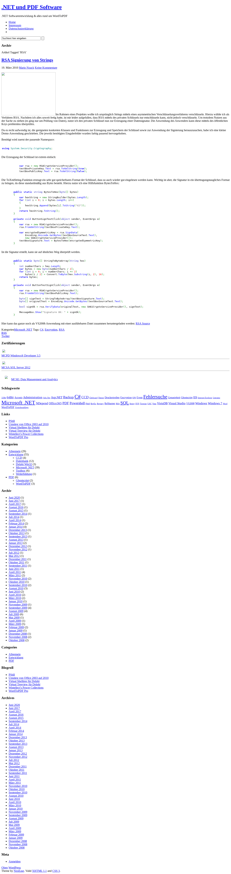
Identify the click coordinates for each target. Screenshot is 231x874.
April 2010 (15, 594)
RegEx (93, 404)
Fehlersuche (155, 396)
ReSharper (109, 403)
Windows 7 (215, 403)
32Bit (3, 398)
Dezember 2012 (18, 546)
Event (140, 397)
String (132, 404)
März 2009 (15, 624)
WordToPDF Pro (18, 437)
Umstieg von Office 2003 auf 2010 (29, 424)
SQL (124, 402)
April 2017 (15, 504)
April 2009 (15, 620)
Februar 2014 (16, 523)
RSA (62, 329)
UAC (149, 404)
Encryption (51, 329)
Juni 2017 (14, 500)
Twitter (5, 336)
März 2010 (15, 598)
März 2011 (15, 575)
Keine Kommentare (46, 67)
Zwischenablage (22, 407)
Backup (68, 397)
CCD (85, 397)
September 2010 (18, 585)
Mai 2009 (14, 617)
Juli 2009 (14, 614)
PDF (65, 403)
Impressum (15, 25)
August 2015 (16, 510)
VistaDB (162, 403)
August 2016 (16, 507)
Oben (4, 867)
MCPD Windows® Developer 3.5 (20, 355)
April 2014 (15, 520)
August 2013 (16, 539)
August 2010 (16, 588)
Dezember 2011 (18, 559)
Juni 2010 (14, 591)
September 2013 (18, 536)
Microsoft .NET (23, 329)
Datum (101, 398)
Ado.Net (46, 398)
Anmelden (15, 861)
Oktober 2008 (17, 640)
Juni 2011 (14, 568)
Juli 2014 (14, 517)
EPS (134, 398)
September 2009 (18, 607)
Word (225, 404)
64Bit (10, 397)
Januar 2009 (16, 630)
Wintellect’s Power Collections (26, 433)
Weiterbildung (24, 473)
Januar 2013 (16, 542)
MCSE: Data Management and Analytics (34, 379)
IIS (195, 397)
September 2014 (18, 513)
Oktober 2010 (17, 581)
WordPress (14, 867)
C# (41, 329)
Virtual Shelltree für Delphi (24, 427)
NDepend (42, 403)
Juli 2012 (14, 552)
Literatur (216, 398)
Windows (201, 403)
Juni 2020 (14, 497)
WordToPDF (7, 407)
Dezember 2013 (18, 529)
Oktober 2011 (16, 562)
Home (12, 22)
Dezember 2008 (18, 633)
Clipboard (93, 398)
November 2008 (18, 637)
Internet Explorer (205, 398)
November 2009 (18, 604)
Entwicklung (16, 454)
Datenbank (22, 460)
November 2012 (18, 549)
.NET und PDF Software (31, 7)
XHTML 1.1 (39, 870)
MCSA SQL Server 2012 (15, 367)
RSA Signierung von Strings (27, 60)
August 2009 (16, 611)
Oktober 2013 (17, 533)
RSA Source (143, 323)
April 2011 (15, 572)
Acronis (18, 397)
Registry (100, 404)
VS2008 (190, 403)
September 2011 (18, 565)
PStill (88, 404)
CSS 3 (56, 870)
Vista (154, 404)
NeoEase (19, 870)
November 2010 (18, 578)
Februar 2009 (16, 627)
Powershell (77, 403)
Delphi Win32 (24, 464)
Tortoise (143, 404)
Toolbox (20, 470)
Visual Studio (177, 403)
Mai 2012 (14, 555)
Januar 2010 (16, 601)
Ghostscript (187, 397)
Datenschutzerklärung (21, 28)
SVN (137, 404)
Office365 (55, 403)
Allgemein (15, 451)
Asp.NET (56, 397)
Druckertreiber (112, 397)
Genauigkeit (174, 397)
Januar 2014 (16, 526)
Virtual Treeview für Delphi (24, 430)
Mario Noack (26, 67)
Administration (32, 397)
